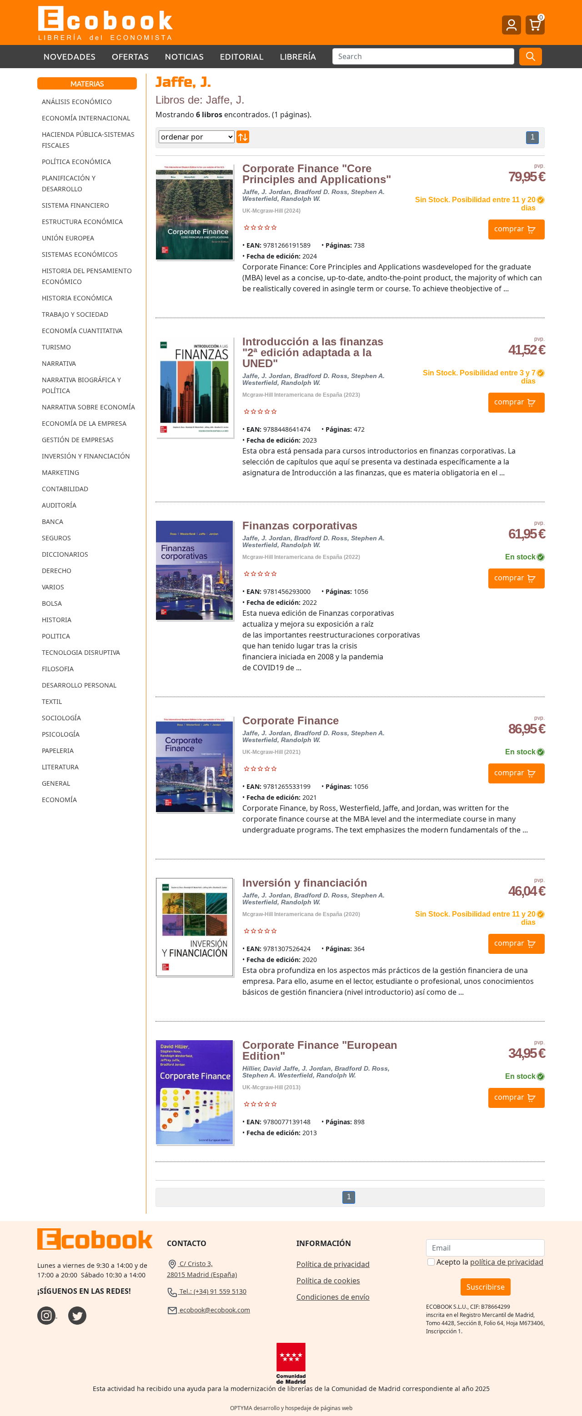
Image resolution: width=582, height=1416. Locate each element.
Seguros (56, 537)
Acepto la (489, 1262)
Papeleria (58, 750)
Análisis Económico (77, 101)
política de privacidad (506, 1262)
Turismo (56, 347)
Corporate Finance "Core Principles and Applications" (316, 173)
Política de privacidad (333, 1264)
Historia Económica (77, 298)
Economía (59, 799)
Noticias (184, 56)
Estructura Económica (82, 221)
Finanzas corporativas (299, 525)
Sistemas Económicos (80, 254)
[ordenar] (242, 136)
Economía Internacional (86, 118)
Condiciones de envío (333, 1297)
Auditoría (59, 505)
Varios (53, 587)
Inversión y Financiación (86, 456)
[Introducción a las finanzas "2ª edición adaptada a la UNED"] (194, 387)
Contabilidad (65, 488)
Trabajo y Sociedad (75, 314)
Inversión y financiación (304, 883)
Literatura (60, 767)
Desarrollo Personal (79, 685)
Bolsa (52, 603)
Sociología (61, 717)
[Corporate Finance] (194, 764)
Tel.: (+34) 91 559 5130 (212, 1291)
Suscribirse (486, 1287)
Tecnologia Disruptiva (81, 652)
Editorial (242, 56)
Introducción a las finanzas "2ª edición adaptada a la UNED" (312, 352)
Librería (298, 56)
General (56, 783)
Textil (52, 701)
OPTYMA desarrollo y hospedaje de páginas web (291, 1408)
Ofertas (130, 56)
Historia (56, 619)
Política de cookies (328, 1281)
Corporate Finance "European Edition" (319, 1050)
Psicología (61, 734)
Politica (56, 636)
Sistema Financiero (75, 205)
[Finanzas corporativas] (194, 570)
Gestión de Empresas (78, 439)
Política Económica (76, 161)
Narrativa (59, 363)
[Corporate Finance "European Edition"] (194, 1092)
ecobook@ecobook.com (214, 1310)
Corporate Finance (290, 720)
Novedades (69, 56)
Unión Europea (68, 238)
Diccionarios (65, 554)
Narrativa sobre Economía (88, 407)
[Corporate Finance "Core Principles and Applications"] (194, 211)
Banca (52, 521)
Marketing (60, 472)
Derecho (56, 570)
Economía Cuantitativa (82, 330)
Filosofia (58, 668)
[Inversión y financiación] (194, 927)
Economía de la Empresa (84, 423)
